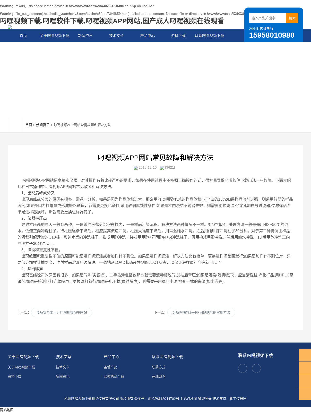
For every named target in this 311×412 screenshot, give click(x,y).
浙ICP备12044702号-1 (165, 399)
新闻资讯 (85, 36)
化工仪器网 (238, 399)
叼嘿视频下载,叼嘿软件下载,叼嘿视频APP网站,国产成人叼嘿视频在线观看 (112, 21)
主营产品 (110, 367)
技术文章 (116, 36)
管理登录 (205, 399)
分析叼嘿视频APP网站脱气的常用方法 (201, 312)
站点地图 (190, 399)
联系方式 (158, 367)
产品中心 (147, 36)
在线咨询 (158, 376)
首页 (23, 36)
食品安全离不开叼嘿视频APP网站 (61, 312)
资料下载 (178, 36)
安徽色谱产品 (114, 376)
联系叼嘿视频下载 (209, 36)
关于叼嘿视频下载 (54, 36)
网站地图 (7, 410)
